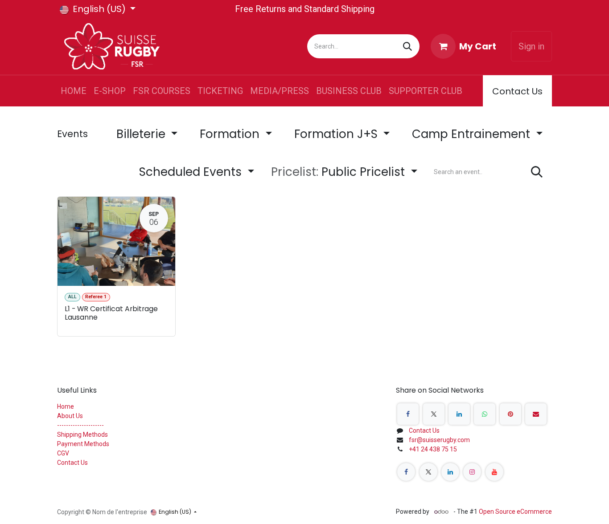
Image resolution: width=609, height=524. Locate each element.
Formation (231, 134)
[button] (344, 172)
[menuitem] (73, 91)
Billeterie (142, 134)
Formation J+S (337, 134)
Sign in (531, 46)
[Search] (407, 46)
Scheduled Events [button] (192, 172)
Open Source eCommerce (515, 511)
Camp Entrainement (472, 134)
